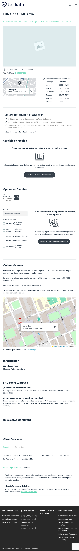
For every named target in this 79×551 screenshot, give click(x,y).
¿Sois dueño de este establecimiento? (20, 132)
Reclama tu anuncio (29, 492)
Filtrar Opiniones (8, 210)
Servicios (6, 447)
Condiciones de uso (9, 519)
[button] (38, 319)
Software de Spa (65, 519)
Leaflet (55, 346)
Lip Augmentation (10, 459)
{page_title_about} (29, 516)
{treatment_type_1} (11, 455)
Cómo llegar (31, 350)
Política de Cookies (9, 522)
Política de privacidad (10, 516)
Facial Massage (47, 455)
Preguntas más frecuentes (27, 523)
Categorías (19, 447)
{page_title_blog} (28, 528)
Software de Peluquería (67, 516)
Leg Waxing (64, 455)
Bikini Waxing (27, 455)
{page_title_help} (28, 519)
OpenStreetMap (63, 346)
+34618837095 (20, 73)
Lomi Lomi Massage (29, 459)
